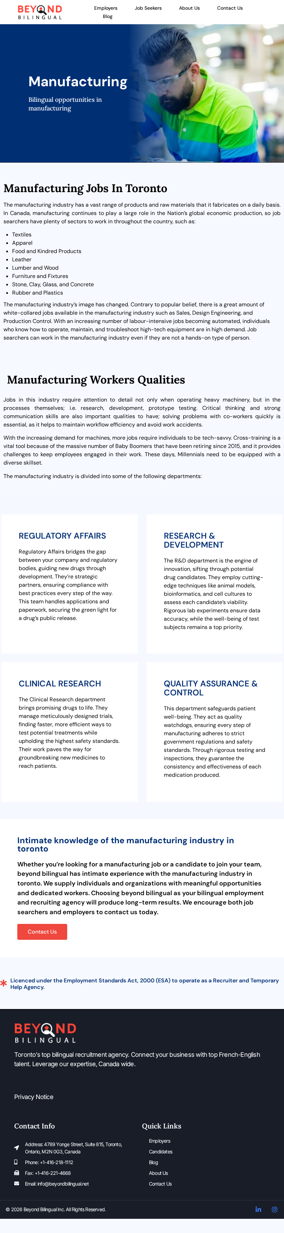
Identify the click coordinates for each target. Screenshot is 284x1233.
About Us (189, 8)
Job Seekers (148, 8)
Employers (105, 8)
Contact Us (230, 8)
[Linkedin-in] (258, 1209)
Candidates (160, 1151)
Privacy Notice (33, 1096)
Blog (108, 16)
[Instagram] (274, 1209)
